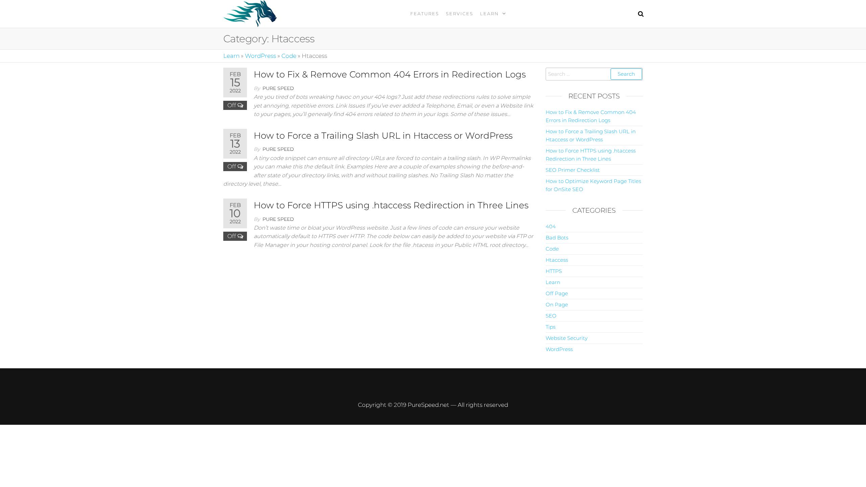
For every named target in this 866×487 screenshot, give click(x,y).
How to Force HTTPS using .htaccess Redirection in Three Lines (391, 205)
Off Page (557, 293)
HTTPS (554, 271)
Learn (489, 13)
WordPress (260, 55)
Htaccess (557, 260)
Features (424, 13)
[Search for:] (594, 74)
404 (551, 226)
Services (459, 13)
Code (288, 55)
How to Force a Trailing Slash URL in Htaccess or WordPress (383, 135)
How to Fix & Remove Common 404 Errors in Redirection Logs (390, 74)
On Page (557, 304)
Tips (550, 327)
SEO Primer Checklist (573, 170)
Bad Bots (557, 237)
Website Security (567, 338)
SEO (551, 315)
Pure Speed (278, 88)
